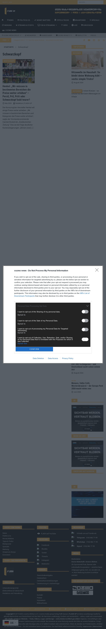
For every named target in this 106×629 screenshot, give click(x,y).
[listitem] (53, 306)
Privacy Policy (67, 358)
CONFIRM (34, 349)
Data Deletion (38, 358)
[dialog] (53, 314)
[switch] (85, 311)
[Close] (97, 270)
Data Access (53, 358)
